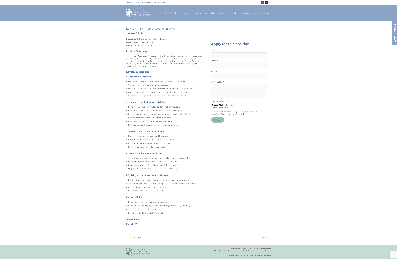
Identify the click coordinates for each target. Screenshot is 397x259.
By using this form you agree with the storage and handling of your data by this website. (235, 113)
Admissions (244, 13)
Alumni (199, 13)
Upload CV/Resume (220, 101)
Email (214, 61)
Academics (210, 13)
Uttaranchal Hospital (227, 13)
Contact (266, 13)
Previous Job (133, 238)
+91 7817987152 (162, 3)
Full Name (216, 50)
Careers (256, 13)
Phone (214, 71)
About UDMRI (170, 13)
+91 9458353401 (150, 3)
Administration (186, 13)
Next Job (265, 238)
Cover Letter (217, 82)
